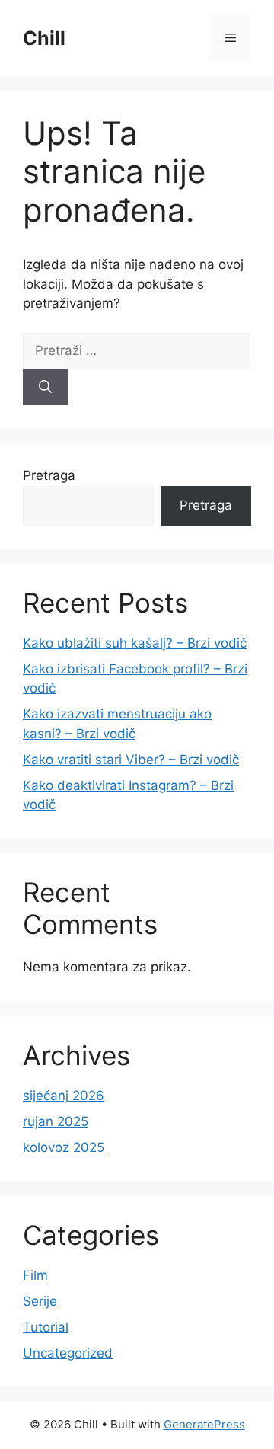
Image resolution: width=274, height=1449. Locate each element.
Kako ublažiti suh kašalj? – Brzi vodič (135, 643)
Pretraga (49, 475)
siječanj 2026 (63, 1095)
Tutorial (45, 1327)
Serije (40, 1301)
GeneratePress (204, 1424)
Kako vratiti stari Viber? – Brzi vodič (131, 759)
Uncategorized (68, 1353)
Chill (44, 38)
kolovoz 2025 (63, 1147)
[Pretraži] (45, 387)
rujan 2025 (55, 1121)
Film (35, 1275)
